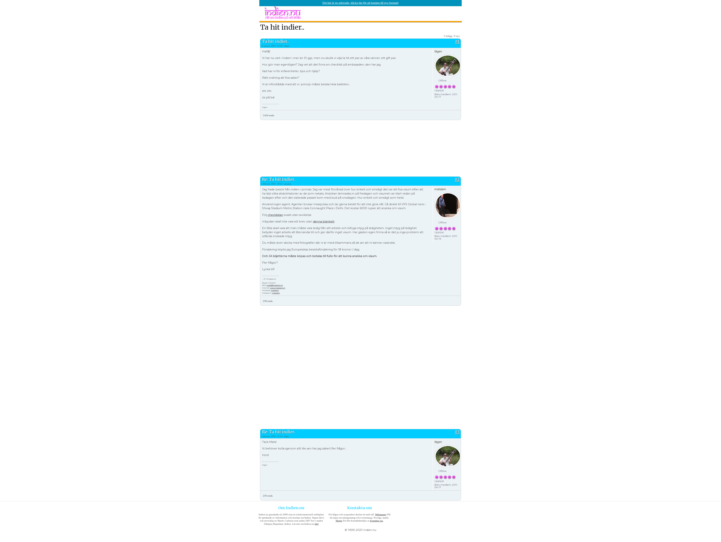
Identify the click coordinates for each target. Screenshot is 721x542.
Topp (458, 114)
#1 (457, 41)
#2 (457, 179)
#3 (457, 431)
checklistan (275, 215)
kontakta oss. (376, 520)
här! (317, 523)
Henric (339, 520)
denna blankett (323, 221)
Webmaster (380, 514)
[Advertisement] (360, 147)
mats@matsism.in (275, 285)
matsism (275, 290)
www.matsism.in (277, 288)
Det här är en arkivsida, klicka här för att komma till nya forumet (360, 3)
